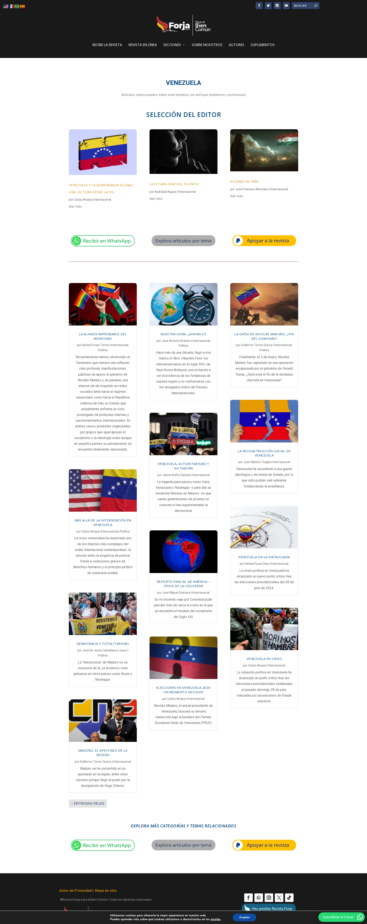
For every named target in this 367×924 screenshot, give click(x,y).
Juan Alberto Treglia (257, 462)
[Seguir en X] (279, 897)
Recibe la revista (107, 45)
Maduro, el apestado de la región (102, 752)
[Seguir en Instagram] (269, 897)
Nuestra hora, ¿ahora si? (183, 334)
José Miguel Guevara (176, 592)
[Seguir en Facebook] (248, 897)
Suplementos (263, 45)
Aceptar (244, 917)
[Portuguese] (17, 6)
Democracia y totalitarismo (103, 643)
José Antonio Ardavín (176, 340)
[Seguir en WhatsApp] (258, 897)
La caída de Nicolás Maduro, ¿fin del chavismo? (264, 336)
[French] (11, 6)
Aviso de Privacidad (75, 891)
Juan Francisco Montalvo (252, 189)
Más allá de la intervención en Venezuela (103, 522)
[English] (6, 6)
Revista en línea (142, 45)
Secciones (172, 45)
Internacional (102, 199)
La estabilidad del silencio (174, 184)
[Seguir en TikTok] (289, 897)
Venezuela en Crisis (264, 658)
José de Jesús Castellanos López (104, 650)
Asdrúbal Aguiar (165, 191)
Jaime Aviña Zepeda (176, 475)
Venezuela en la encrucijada (264, 557)
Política (103, 350)
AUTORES (236, 45)
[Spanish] (22, 6)
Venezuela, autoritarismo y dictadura (183, 466)
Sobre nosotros (207, 45)
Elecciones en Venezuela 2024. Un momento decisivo (183, 689)
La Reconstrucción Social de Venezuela (264, 453)
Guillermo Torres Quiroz (96, 761)
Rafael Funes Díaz (257, 563)
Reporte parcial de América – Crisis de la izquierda (183, 583)
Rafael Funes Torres (95, 345)
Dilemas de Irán (244, 181)
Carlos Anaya (83, 199)
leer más (75, 206)
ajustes (215, 919)
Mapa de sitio (106, 891)
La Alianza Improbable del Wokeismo (103, 336)
